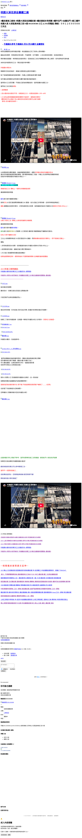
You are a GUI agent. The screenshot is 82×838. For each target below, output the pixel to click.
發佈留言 (3, 671)
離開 (9, 834)
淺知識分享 (14, 655)
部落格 (6, 35)
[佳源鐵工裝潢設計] (1, 749)
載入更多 (3, 661)
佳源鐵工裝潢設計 (4, 747)
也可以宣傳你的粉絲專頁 (5, 750)
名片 (5, 37)
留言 (19, 649)
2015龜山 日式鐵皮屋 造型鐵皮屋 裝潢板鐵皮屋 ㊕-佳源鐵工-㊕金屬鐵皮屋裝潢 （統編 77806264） (34, 570)
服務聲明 (56, 815)
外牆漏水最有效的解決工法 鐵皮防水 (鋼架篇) (16, 547)
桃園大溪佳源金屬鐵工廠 (15, 12)
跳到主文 (3, 16)
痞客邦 (16, 649)
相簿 (5, 33)
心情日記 (13, 30)
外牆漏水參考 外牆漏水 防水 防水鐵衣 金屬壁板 (24, 44)
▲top (2, 658)
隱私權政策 (50, 815)
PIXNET (29, 815)
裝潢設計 (13, 653)
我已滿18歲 (4, 834)
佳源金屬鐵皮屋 (5, 640)
